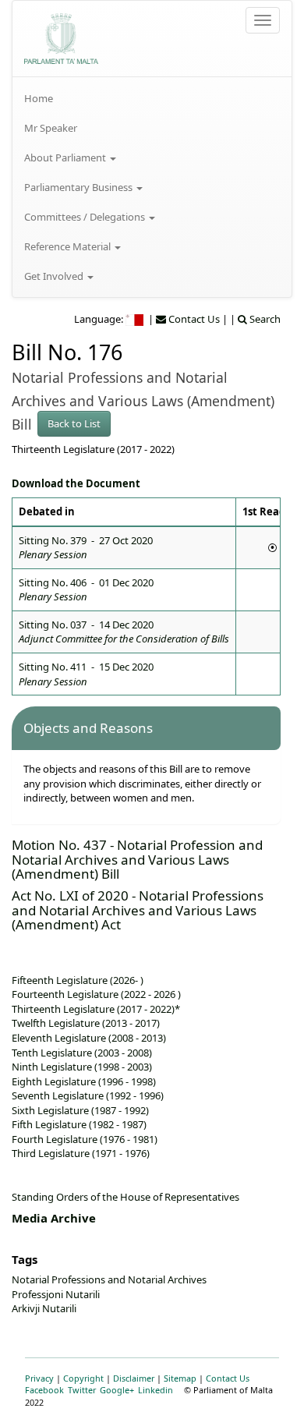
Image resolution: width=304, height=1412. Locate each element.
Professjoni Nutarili (56, 1294)
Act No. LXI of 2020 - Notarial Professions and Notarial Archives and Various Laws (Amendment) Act (137, 909)
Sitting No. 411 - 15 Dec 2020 (86, 674)
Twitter (82, 1390)
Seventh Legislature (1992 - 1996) (88, 1095)
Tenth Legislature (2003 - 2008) (82, 1053)
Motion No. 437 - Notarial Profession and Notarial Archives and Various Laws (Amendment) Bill (137, 859)
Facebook (44, 1390)
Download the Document (76, 483)
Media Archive (54, 1218)
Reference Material (68, 246)
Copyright (83, 1378)
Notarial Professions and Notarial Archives (109, 1279)
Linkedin (155, 1390)
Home (38, 98)
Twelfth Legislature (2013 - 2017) (86, 1023)
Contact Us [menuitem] (193, 319)
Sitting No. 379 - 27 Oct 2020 (86, 547)
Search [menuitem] (264, 319)
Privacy (39, 1378)
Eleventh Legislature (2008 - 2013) (89, 1038)
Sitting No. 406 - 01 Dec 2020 (86, 589)
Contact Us (227, 1378)
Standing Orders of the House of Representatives (125, 1197)
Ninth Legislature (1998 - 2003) (82, 1067)
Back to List (74, 423)
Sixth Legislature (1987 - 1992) (80, 1110)
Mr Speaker (50, 128)
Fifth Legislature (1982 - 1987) (79, 1124)
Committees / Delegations (85, 217)
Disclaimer (133, 1378)
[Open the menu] (263, 20)
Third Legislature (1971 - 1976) (81, 1153)
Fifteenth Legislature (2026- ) (77, 980)
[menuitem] (152, 98)
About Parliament (66, 157)
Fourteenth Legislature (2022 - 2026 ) (96, 994)
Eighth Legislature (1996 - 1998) (84, 1081)
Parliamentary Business (79, 187)
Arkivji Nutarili (44, 1308)
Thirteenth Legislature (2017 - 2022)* (96, 1009)
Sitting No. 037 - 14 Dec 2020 (124, 632)
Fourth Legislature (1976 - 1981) (84, 1139)
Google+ (117, 1390)
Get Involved (55, 276)
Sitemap (180, 1378)
